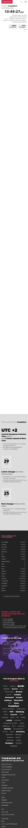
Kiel (18, 717)
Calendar (4, 785)
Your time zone (6, 769)
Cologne (17, 695)
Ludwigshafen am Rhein (10, 723)
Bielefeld (6, 689)
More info (6, 20)
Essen (16, 703)
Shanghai (4, 583)
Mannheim (21, 726)
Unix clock (4, 812)
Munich (7, 729)
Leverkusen (17, 720)
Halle (11, 712)
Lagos (3, 556)
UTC (2, 554)
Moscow (3, 573)
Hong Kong (4, 581)
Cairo (2, 568)
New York (4, 547)
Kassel (12, 717)
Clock (3, 777)
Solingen (18, 740)
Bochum (15, 689)
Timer (3, 782)
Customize (4, 818)
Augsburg (12, 686)
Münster (5, 731)
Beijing (13, 26)
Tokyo (22, 26)
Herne (21, 714)
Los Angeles (4, 542)
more (25, 29)
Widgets (4, 800)
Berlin (21, 686)
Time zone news (6, 802)
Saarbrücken (10, 740)
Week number (6, 790)
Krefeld (23, 717)
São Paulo (4, 551)
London (3, 559)
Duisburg (8, 700)
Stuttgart (9, 743)
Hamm (6, 714)
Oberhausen (9, 734)
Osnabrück (10, 737)
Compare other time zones (11, 596)
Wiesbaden (19, 743)
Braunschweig (9, 691)
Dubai (3, 576)
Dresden (19, 697)
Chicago (3, 544)
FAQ (2, 821)
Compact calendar (7, 788)
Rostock (18, 737)
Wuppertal (13, 746)
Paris (2, 564)
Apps (3, 797)
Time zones (5, 772)
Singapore (4, 585)
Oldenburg (18, 734)
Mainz (13, 726)
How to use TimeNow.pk (9, 824)
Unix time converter (7, 814)
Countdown (5, 780)
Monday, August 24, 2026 (19, 15)
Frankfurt (13, 706)
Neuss (12, 731)
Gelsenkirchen (21, 709)
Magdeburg (6, 726)
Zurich (3, 566)
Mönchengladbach (18, 729)
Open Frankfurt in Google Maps (13, 648)
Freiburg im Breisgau (8, 709)
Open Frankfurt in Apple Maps (12, 653)
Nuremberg (20, 732)
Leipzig (9, 720)
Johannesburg (5, 561)
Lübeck (22, 723)
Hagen (5, 711)
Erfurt (10, 703)
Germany (14, 681)
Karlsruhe (5, 717)
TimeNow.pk (7, 1)
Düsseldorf (18, 700)
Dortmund (9, 697)
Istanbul (3, 571)
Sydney (3, 590)
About (3, 826)
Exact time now (6, 764)
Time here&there (6, 767)
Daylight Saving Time (8, 775)
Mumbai (3, 578)
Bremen (19, 692)
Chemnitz (9, 694)
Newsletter (5, 805)
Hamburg (20, 712)
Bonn (22, 689)
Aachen (5, 686)
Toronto (3, 549)
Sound (3, 793)
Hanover (14, 714)
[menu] (26, 2)
